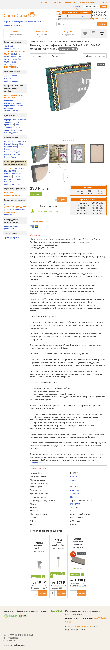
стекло (73, 479)
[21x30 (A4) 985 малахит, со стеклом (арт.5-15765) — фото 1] (39, 153)
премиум (8, 176)
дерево (7, 75)
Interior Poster (10, 156)
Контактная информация (14, 645)
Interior (21, 146)
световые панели (11, 110)
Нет (82, 16)
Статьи (104, 2)
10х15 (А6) (8, 46)
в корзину (61, 199)
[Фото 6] (73, 140)
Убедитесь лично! (13, 25)
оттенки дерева (11, 132)
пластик (15, 75)
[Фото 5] (71, 140)
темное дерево (19, 178)
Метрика (16, 154)
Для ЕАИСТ (56, 610)
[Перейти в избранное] (85, 33)
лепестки (74, 493)
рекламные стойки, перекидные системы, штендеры (13, 105)
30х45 (13, 53)
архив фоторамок (11, 237)
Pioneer (7, 143)
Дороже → (57, 55)
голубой (16, 127)
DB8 (15, 146)
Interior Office (17, 143)
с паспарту (9, 204)
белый (23, 119)
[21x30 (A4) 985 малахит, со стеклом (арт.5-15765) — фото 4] (97, 153)
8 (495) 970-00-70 (97, 11)
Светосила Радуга (12, 151)
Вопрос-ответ (70, 2)
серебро (7, 119)
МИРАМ (7, 154)
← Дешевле (38, 55)
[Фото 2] (65, 140)
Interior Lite (9, 149)
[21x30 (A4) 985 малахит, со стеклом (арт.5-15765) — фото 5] (39, 172)
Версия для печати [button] (96, 55)
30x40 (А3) (19, 168)
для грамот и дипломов (14, 209)
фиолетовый (16, 129)
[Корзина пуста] (102, 33)
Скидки (44, 610)
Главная (34, 41)
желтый (18, 124)
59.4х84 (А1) (16, 59)
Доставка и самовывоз (27, 610)
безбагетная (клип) (12, 81)
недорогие (16, 173)
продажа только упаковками (11, 227)
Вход (103, 6)
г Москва (76, 6)
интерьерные (9, 214)
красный (15, 122)
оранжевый (9, 124)
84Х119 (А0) (9, 64)
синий (6, 129)
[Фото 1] (63, 140)
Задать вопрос (38, 221)
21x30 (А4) (8, 168)
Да (68, 16)
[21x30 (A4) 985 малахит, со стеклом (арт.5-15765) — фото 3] (78, 153)
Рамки (43, 41)
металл (7, 78)
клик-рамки (9, 100)
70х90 (13, 61)
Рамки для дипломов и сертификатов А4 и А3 (70, 41)
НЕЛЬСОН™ (9, 141)
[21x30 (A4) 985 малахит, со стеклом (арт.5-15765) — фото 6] (58, 172)
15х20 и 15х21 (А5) (12, 48)
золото (16, 119)
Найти (102, 24)
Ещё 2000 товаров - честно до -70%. (22, 21)
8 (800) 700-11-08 (97, 15)
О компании (44, 2)
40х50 (19, 53)
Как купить (8, 610)
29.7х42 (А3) (9, 170)
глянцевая (75, 490)
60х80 (6, 61)
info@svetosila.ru (98, 18)
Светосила (21, 141)
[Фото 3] (67, 140)
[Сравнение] (93, 33)
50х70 (6, 59)
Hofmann (8, 146)
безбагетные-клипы (12, 184)
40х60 (6, 56)
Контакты (57, 2)
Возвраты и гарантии (88, 2)
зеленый (8, 127)
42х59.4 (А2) (16, 56)
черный (7, 122)
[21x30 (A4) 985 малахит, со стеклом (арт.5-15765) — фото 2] (58, 153)
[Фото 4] (69, 140)
